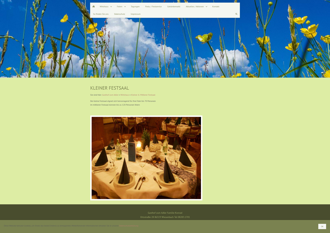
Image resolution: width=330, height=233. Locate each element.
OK (322, 226)
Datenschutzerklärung (128, 225)
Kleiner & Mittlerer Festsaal (143, 95)
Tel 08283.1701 (182, 217)
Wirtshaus (124, 95)
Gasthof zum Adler (110, 95)
